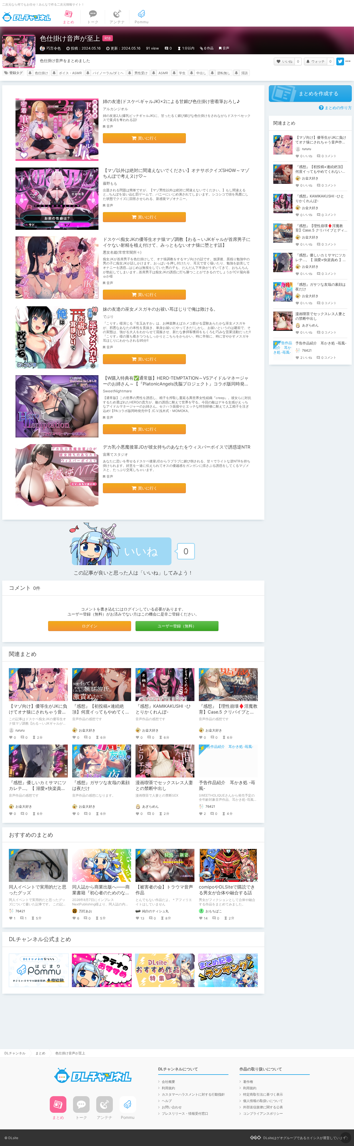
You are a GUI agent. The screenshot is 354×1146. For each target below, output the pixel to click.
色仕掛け (41, 73)
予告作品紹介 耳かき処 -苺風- (321, 343)
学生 (182, 73)
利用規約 (168, 1088)
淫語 (244, 73)
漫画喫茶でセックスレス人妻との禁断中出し (164, 785)
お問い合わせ (172, 1107)
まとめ (40, 1053)
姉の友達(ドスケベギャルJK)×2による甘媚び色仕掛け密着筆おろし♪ (171, 101)
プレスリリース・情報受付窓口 (185, 1113)
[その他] (348, 61)
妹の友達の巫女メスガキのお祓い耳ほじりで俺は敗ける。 (160, 309)
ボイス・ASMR (70, 73)
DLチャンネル (26, 17)
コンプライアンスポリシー (263, 1113)
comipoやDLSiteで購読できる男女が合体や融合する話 (227, 889)
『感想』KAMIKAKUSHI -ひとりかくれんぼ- (163, 709)
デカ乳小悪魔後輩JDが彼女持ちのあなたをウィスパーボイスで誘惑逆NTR (176, 447)
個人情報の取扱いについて (263, 1101)
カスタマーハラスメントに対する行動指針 (193, 1094)
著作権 (248, 1082)
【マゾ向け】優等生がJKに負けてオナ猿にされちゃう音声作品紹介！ (38, 711)
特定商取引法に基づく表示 (263, 1094)
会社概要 (168, 1082)
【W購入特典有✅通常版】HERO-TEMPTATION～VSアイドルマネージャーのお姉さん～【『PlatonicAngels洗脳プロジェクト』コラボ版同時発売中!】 (176, 383)
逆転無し (223, 73)
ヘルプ (167, 1101)
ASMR (163, 73)
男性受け (141, 73)
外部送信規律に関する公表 (263, 1107)
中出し (201, 73)
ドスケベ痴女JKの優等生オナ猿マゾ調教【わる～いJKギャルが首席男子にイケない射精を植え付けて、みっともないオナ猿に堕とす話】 (177, 242)
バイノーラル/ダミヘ (108, 73)
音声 (226, 48)
